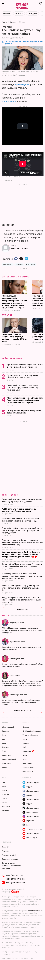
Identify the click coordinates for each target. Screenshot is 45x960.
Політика (5, 731)
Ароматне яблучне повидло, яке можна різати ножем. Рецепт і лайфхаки (25, 365)
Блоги (6, 615)
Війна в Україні (8, 727)
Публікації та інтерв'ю (31, 731)
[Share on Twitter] (21, 259)
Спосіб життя (7, 755)
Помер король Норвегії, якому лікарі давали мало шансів (24, 411)
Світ (3, 739)
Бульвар (13, 22)
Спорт (4, 743)
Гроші (4, 735)
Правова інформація (10, 859)
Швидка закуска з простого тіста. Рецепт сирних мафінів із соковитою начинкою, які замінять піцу (21, 599)
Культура (5, 747)
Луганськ (5, 810)
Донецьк (5, 794)
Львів (4, 786)
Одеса (4, 790)
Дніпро (5, 802)
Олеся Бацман (32, 812)
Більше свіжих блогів (22, 710)
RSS (28, 825)
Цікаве (4, 767)
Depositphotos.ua (33, 911)
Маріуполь (6, 806)
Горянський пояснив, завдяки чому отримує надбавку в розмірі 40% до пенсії (14, 338)
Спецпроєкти (27, 771)
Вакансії (5, 847)
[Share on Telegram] (26, 259)
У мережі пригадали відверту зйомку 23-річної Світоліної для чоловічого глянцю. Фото (20, 587)
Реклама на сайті (9, 855)
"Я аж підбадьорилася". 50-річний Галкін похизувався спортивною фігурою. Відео (20, 519)
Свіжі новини (10, 495)
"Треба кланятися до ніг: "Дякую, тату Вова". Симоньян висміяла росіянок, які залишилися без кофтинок (25, 400)
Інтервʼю (19, 13)
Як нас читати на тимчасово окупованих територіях (11, 865)
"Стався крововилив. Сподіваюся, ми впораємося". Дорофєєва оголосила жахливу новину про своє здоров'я (22, 575)
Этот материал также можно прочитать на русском (23, 42)
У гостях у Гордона (30, 735)
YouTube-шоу (28, 767)
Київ (3, 782)
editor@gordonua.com (15, 882)
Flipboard (30, 821)
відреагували (9, 101)
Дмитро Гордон (32, 782)
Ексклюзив (26, 751)
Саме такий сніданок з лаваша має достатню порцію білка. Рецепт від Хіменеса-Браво (23, 387)
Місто (4, 777)
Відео (24, 759)
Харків (4, 798)
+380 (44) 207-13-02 (15, 879)
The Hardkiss (7, 265)
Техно (4, 751)
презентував (22, 84)
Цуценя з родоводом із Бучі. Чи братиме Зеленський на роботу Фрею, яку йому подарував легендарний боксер (21, 554)
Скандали (32, 13)
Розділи (25, 722)
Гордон (4, 22)
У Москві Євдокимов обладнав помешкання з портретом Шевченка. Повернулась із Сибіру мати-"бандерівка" (22, 630)
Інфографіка (6, 763)
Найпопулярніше (12, 358)
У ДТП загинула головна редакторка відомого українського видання (19, 510)
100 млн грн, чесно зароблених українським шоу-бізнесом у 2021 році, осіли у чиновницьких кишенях (21, 702)
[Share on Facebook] (16, 259)
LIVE (24, 747)
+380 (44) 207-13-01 (15, 875)
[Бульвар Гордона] (21, 5)
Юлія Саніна (30, 265)
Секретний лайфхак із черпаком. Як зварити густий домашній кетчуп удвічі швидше (22, 565)
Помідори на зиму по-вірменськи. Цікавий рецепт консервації (22, 376)
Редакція (5, 851)
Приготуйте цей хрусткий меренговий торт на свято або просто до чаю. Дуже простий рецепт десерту (22, 530)
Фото (24, 755)
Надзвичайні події (9, 759)
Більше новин (22, 609)
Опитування (27, 763)
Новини (6, 13)
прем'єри (19, 265)
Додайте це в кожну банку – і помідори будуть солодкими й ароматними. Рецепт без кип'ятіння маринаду (22, 542)
